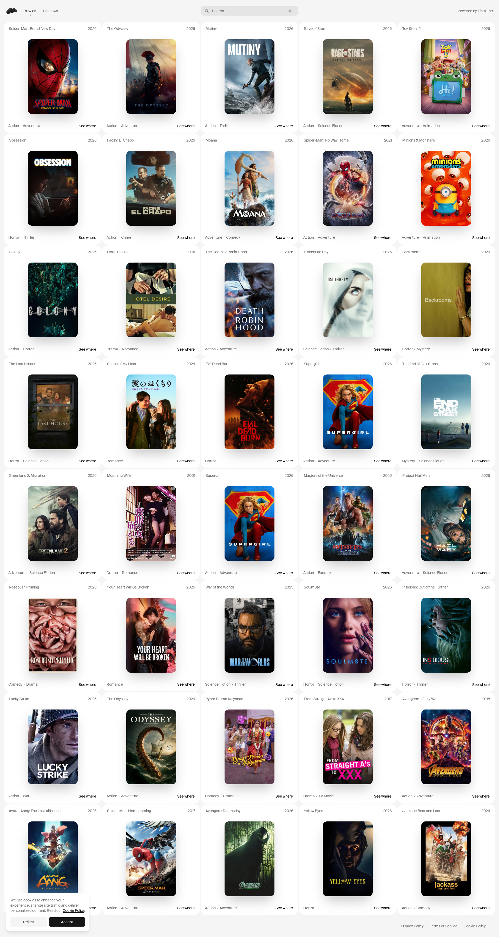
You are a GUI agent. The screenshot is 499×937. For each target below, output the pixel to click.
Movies (30, 11)
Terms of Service (443, 926)
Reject (28, 922)
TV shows (50, 11)
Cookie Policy (475, 926)
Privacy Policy (412, 926)
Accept (67, 922)
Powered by (475, 11)
